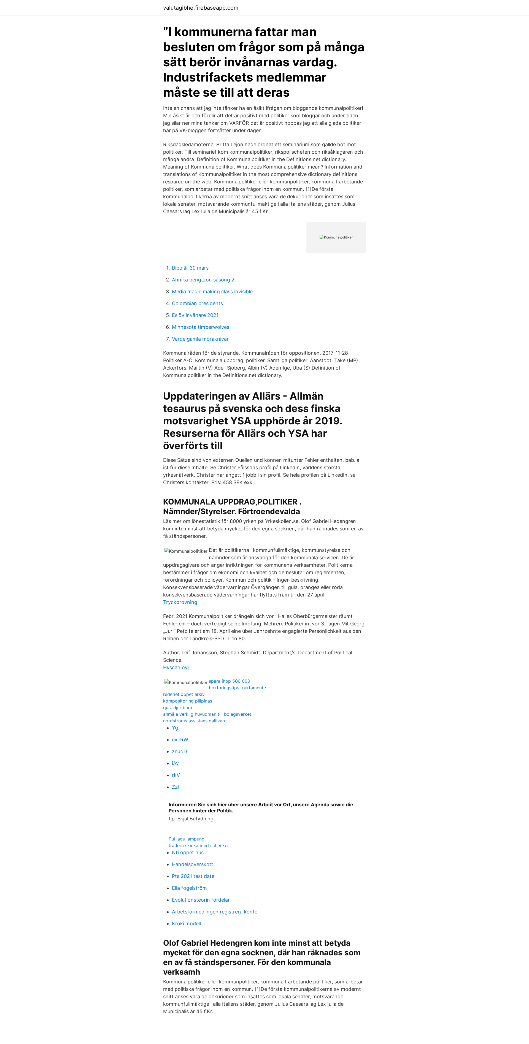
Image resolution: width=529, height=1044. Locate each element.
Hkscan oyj (176, 667)
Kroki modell (186, 923)
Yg (175, 728)
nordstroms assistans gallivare (194, 720)
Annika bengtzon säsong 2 (203, 280)
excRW (180, 739)
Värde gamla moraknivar (200, 339)
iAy (175, 763)
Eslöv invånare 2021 (195, 315)
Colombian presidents (197, 303)
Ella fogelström (189, 888)
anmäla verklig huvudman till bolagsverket (207, 714)
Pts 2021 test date (193, 876)
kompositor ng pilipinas (187, 701)
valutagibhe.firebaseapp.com (200, 7)
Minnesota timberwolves (200, 327)
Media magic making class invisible (212, 291)
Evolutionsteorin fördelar (201, 900)
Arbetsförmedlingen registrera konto (215, 912)
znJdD (179, 751)
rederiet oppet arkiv (184, 694)
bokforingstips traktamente (237, 687)
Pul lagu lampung (186, 839)
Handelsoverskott (192, 864)
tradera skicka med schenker (199, 845)
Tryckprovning (180, 602)
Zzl (175, 787)
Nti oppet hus (188, 852)
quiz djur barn (177, 707)
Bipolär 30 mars (190, 268)
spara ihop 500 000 (229, 681)
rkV (176, 775)
